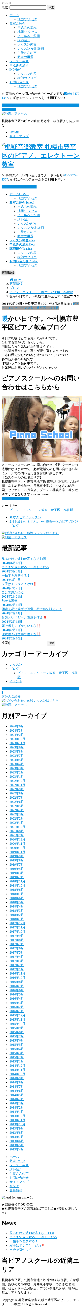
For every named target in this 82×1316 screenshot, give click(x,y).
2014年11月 (17, 1069)
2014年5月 (17, 1095)
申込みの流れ (27, 27)
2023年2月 (17, 772)
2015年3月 (17, 1053)
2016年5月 (17, 994)
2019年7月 (17, 864)
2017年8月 (17, 940)
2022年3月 (17, 814)
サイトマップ (19, 136)
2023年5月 (17, 760)
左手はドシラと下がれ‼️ (19, 584)
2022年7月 (17, 797)
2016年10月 (17, 977)
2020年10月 (17, 847)
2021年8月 (17, 831)
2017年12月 (17, 923)
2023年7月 (17, 755)
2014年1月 (17, 1111)
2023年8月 (17, 751)
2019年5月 (17, 868)
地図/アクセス (27, 19)
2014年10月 (17, 1074)
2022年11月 (17, 785)
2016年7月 (17, 986)
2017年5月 (17, 952)
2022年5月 (17, 806)
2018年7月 (17, 894)
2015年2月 (17, 1057)
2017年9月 (17, 935)
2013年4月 (17, 1149)
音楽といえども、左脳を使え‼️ (24, 617)
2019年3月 (17, 873)
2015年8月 (17, 1032)
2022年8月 (17, 793)
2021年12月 (17, 827)
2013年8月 (17, 1132)
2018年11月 (17, 881)
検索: (5, 7)
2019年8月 (17, 860)
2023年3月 (17, 768)
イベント (16, 681)
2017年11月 (17, 927)
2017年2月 (17, 965)
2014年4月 (17, 1099)
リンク (14, 1186)
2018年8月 (17, 889)
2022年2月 (17, 818)
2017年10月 (17, 931)
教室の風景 (25, 57)
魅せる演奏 (9, 600)
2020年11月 (17, 843)
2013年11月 (17, 1120)
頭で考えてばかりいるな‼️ (21, 625)
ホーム (14, 15)
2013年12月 (17, 1116)
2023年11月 (17, 743)
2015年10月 (17, 1023)
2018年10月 (17, 885)
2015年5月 (17, 1044)
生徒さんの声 (27, 52)
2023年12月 (17, 739)
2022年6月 (17, 801)
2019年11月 (17, 852)
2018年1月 (17, 919)
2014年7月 (17, 1086)
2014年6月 (17, 1090)
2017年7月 (17, 944)
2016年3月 (17, 1002)
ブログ (14, 668)
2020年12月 (17, 839)
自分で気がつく (13, 592)
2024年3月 (17, 730)
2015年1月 (17, 1061)
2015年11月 (17, 1019)
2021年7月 (17, 835)
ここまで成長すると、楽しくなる (25, 567)
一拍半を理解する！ (16, 575)
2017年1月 (17, 969)
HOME (14, 132)
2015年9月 (17, 1028)
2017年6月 (17, 948)
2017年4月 (17, 956)
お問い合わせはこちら (21, 186)
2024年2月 (17, 734)
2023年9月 (17, 747)
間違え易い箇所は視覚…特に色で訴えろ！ (32, 609)
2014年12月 (17, 1065)
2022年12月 (17, 780)
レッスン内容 (27, 44)
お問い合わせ (19, 82)
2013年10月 (17, 1124)
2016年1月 (17, 1011)
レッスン (16, 664)
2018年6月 (17, 898)
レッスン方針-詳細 (30, 48)
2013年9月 (17, 1128)
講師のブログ (27, 78)
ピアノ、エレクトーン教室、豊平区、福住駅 (41, 510)
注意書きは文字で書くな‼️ (21, 634)
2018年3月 (17, 910)
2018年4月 (17, 906)
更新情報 (16, 1190)
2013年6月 (17, 1141)
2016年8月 (17, 982)
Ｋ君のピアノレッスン (25, 517)
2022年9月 (17, 789)
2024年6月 (17, 726)
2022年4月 (17, 810)
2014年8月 (17, 1082)
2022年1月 (17, 822)
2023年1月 (17, 776)
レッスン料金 (19, 61)
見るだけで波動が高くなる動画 (24, 558)
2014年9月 (17, 1078)
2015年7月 (17, 1036)
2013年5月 (17, 1145)
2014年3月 (17, 1103)
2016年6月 (17, 990)
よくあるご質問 (28, 36)
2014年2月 (17, 1107)
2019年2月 (17, 877)
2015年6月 (17, 1040)
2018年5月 (17, 902)
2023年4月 (17, 764)
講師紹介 (23, 40)
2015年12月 (17, 1015)
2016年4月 (17, 998)
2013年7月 (17, 1136)
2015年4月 (17, 1049)
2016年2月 (17, 1007)
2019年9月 (17, 856)
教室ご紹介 (17, 23)
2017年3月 (17, 961)
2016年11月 (17, 973)
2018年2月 (17, 914)
